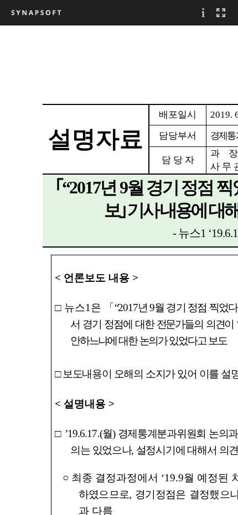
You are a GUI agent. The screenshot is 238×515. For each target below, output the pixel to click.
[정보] (203, 12)
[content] (119, 270)
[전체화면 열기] (221, 12)
